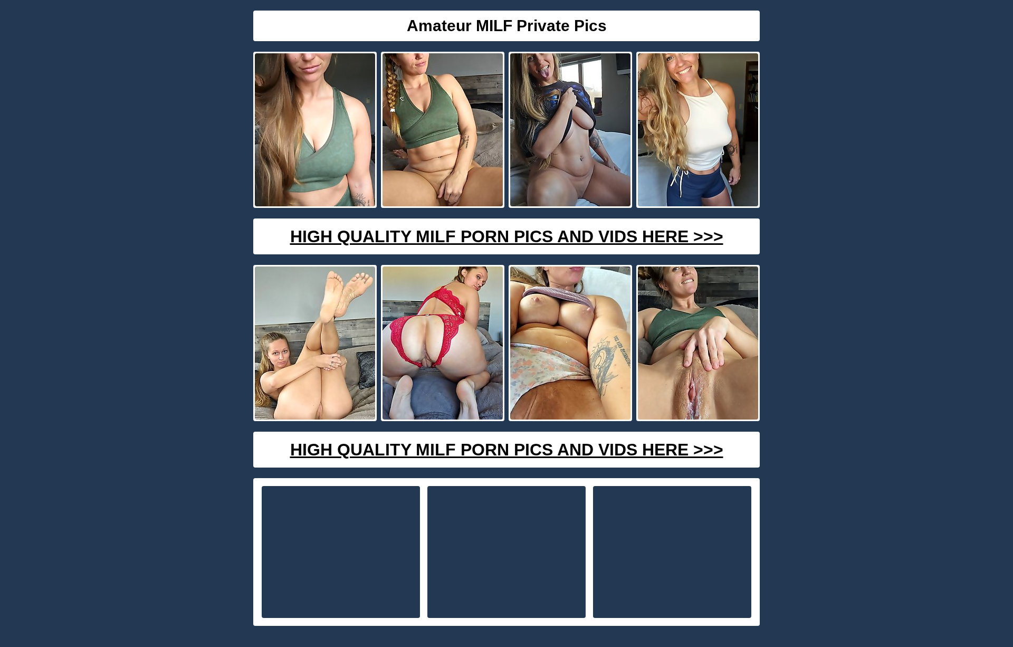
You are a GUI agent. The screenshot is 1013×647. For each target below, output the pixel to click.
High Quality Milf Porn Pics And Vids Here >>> (506, 236)
